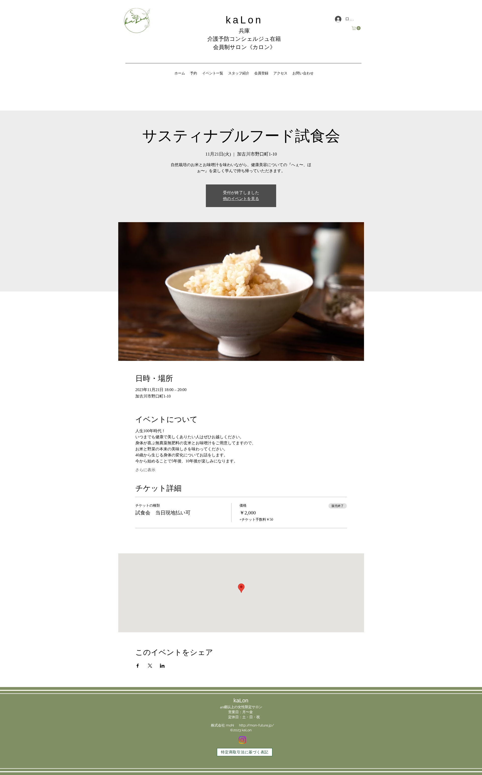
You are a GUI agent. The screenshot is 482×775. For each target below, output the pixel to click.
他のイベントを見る (241, 198)
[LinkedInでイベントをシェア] (162, 666)
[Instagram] (242, 740)
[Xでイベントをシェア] (150, 666)
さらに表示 (145, 470)
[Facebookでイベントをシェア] (137, 666)
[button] (357, 28)
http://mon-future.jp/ (256, 725)
